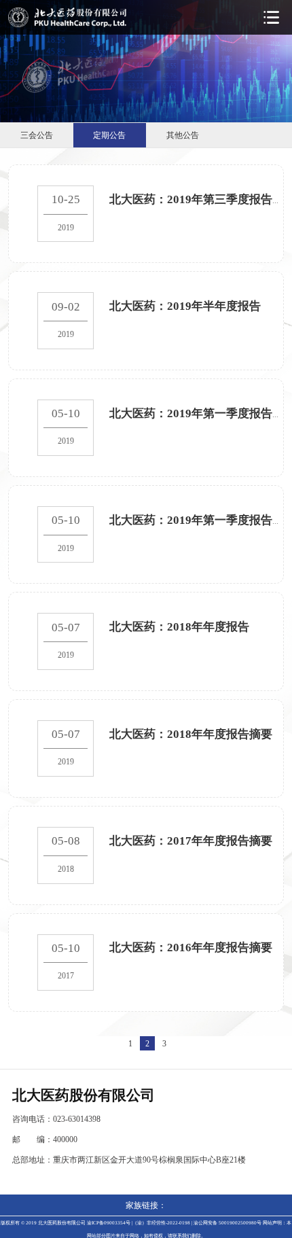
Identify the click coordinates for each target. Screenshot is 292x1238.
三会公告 (36, 134)
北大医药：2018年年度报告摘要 (190, 733)
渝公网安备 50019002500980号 (227, 1222)
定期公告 (109, 134)
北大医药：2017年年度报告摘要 (190, 840)
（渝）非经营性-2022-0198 (161, 1222)
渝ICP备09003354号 (108, 1222)
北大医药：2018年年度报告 (179, 626)
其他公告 (182, 134)
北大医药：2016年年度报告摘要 (190, 947)
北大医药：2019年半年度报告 (185, 305)
